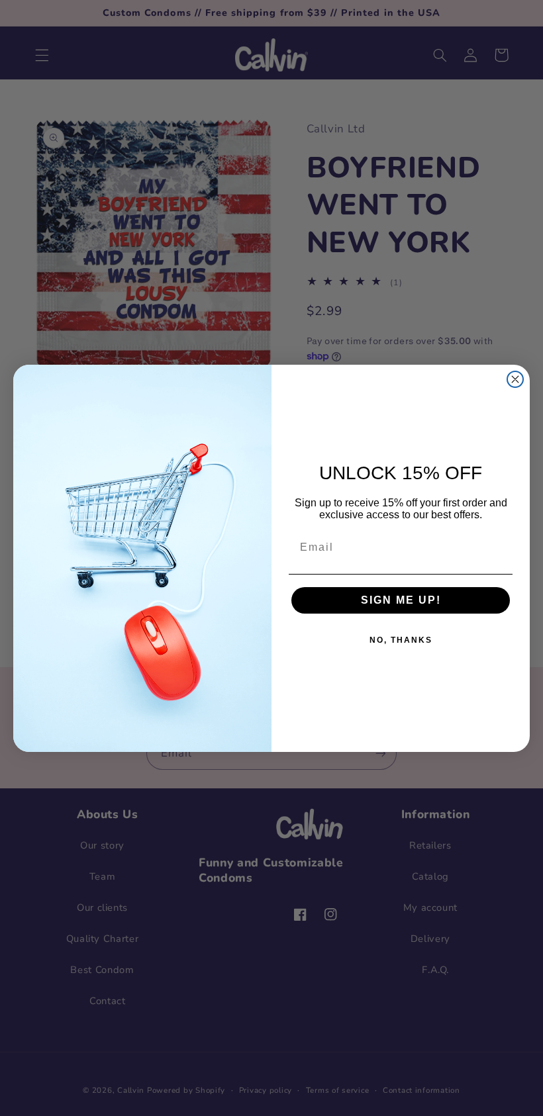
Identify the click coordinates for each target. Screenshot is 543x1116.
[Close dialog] (515, 379)
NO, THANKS (401, 640)
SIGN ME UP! (401, 600)
